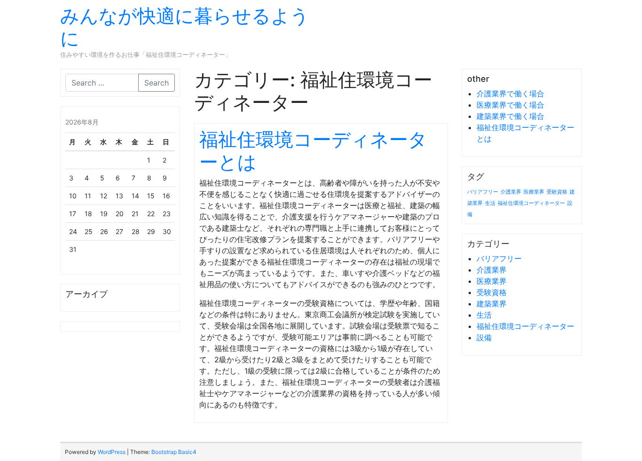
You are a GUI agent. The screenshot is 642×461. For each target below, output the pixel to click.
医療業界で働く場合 (510, 104)
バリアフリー (482, 192)
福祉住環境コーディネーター (531, 203)
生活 (490, 203)
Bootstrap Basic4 (173, 451)
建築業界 (492, 303)
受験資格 (557, 192)
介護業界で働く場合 (510, 93)
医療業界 (534, 192)
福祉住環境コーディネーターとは (313, 150)
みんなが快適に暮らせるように (184, 27)
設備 (484, 337)
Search (156, 82)
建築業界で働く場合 (510, 116)
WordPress (111, 451)
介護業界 (511, 192)
